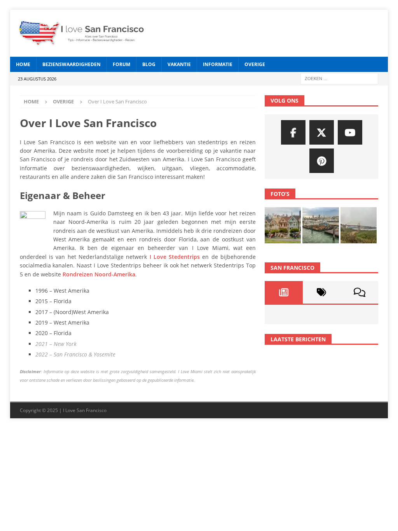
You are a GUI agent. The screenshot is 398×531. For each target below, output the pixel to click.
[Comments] (359, 292)
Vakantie (179, 64)
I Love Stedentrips (175, 256)
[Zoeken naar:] (339, 78)
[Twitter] (321, 132)
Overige (254, 64)
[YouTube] (350, 132)
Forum (121, 64)
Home (23, 64)
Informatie (217, 64)
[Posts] (283, 292)
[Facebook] (293, 132)
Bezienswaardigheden (71, 64)
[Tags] (321, 292)
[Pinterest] (321, 160)
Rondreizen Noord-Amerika (99, 274)
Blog (148, 64)
